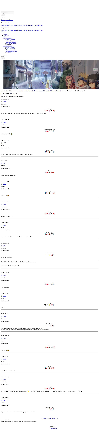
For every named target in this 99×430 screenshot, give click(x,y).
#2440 (4, 296)
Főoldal (2, 20)
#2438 (4, 245)
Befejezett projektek (22, 25)
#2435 (4, 184)
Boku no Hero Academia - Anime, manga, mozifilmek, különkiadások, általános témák (41, 90)
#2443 (4, 359)
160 (3, 93)
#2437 (4, 225)
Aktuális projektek (5, 25)
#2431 (4, 101)
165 (11, 93)
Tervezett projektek (13, 25)
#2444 (4, 379)
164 (10, 93)
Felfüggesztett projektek (32, 25)
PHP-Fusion (52, 426)
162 (6, 93)
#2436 (4, 204)
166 (13, 93)
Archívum (40, 25)
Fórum (11, 20)
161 (4, 93)
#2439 (4, 275)
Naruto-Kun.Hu (4, 90)
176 (16, 93)
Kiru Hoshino (54, 428)
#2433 (4, 143)
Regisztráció (7, 20)
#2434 (4, 163)
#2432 (4, 122)
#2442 (4, 338)
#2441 (4, 316)
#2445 (4, 400)
